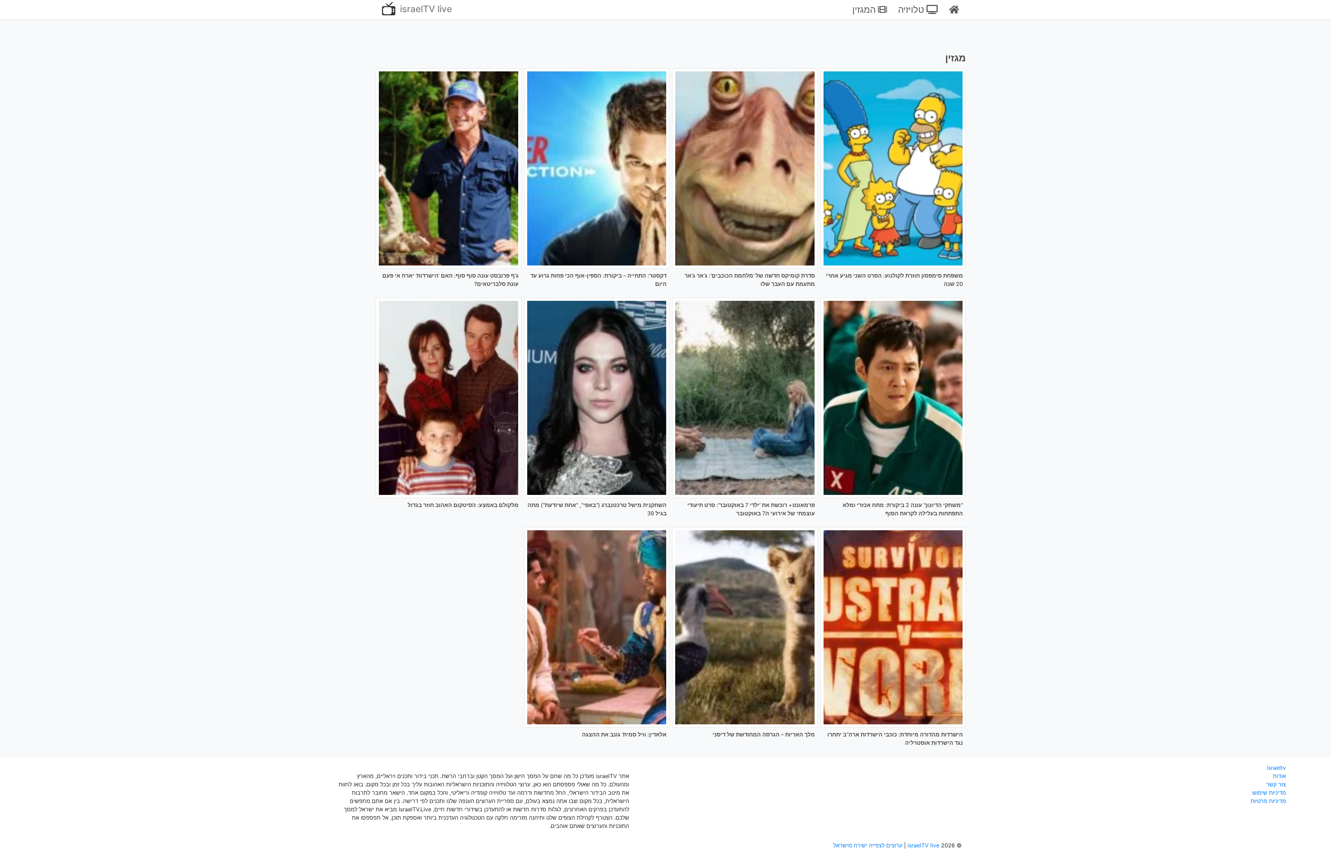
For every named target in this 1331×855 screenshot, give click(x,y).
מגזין (955, 58)
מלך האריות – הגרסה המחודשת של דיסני (764, 734)
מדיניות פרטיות (1268, 800)
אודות (1279, 776)
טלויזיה (912, 9)
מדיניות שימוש (1269, 792)
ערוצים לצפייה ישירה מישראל (867, 845)
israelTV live (425, 8)
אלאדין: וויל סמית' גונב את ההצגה (624, 734)
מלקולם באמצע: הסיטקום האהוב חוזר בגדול (463, 504)
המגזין (865, 9)
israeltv (1276, 767)
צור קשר (1276, 784)
